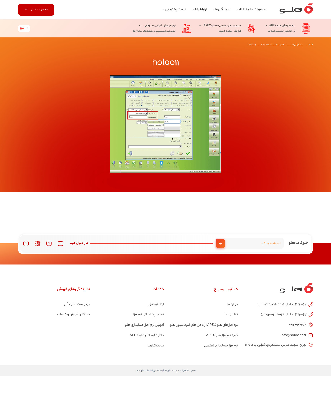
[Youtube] (60, 243)
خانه (311, 45)
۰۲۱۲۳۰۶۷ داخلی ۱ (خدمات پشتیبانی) (282, 304)
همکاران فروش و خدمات (73, 314)
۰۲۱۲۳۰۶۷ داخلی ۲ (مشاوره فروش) (283, 314)
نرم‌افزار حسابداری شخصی (221, 346)
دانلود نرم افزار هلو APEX (146, 335)
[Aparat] (37, 243)
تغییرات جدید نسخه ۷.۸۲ (273, 45)
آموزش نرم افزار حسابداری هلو (144, 325)
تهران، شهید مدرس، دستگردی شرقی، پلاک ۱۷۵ (275, 345)
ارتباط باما (201, 9)
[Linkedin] (26, 243)
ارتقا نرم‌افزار (156, 304)
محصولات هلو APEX (252, 9)
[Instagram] (49, 243)
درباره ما (232, 304)
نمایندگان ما (222, 9)
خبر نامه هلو (298, 243)
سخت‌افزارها (156, 346)
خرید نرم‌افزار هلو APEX (222, 335)
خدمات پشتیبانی (175, 9)
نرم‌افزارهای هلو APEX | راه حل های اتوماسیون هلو (204, 325)
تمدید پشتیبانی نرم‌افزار (148, 314)
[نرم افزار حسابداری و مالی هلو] (296, 9)
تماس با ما (231, 314)
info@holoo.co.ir (293, 335)
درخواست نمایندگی (77, 304)
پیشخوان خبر (297, 45)
